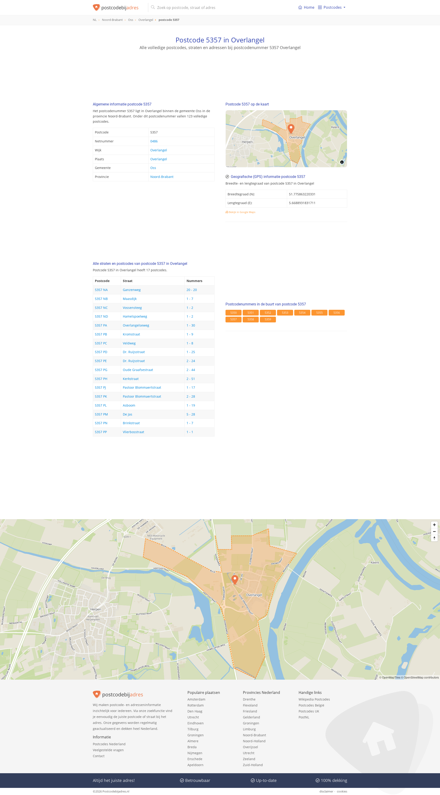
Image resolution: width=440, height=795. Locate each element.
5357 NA (101, 290)
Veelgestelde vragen (108, 750)
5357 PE (101, 361)
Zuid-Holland (253, 765)
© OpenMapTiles (389, 677)
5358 (251, 319)
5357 (233, 319)
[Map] (286, 138)
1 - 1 (190, 432)
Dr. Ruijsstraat (134, 352)
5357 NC (101, 307)
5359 (268, 319)
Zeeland (249, 759)
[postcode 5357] (118, 7)
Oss (153, 168)
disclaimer (326, 791)
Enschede (194, 759)
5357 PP (101, 432)
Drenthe (249, 699)
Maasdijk (130, 298)
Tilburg (192, 729)
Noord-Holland (254, 741)
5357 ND (101, 316)
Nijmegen (194, 753)
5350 (233, 313)
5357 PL (101, 405)
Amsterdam (196, 699)
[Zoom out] (434, 531)
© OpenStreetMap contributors (420, 677)
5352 (268, 313)
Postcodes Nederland (109, 744)
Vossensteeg (132, 307)
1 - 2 (190, 307)
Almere (192, 741)
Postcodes (333, 7)
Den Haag (194, 711)
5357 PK (101, 396)
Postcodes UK (309, 711)
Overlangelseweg (136, 325)
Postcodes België (311, 705)
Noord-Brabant (161, 177)
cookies (342, 791)
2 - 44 (191, 370)
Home (309, 7)
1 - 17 (191, 387)
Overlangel (158, 150)
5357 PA (101, 325)
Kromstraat (131, 334)
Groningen (195, 735)
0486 (154, 141)
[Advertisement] (220, 71)
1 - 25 (191, 352)
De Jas (127, 414)
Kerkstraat (131, 379)
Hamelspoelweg (135, 316)
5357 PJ (100, 387)
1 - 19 (191, 405)
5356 (336, 313)
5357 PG (101, 370)
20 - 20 (192, 290)
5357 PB (101, 334)
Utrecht (193, 717)
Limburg (249, 729)
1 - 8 (190, 343)
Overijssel (250, 747)
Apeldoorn (195, 765)
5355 (319, 313)
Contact (98, 756)
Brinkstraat (131, 423)
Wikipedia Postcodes (314, 699)
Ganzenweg (132, 290)
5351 (251, 313)
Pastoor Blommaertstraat (142, 387)
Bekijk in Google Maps (241, 212)
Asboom (129, 405)
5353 (285, 313)
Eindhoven (195, 723)
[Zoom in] (434, 524)
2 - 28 (191, 396)
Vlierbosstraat (133, 432)
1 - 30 (191, 325)
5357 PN (101, 423)
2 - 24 (191, 361)
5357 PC (101, 343)
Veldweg (129, 343)
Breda (192, 747)
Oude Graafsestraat (138, 370)
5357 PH (101, 379)
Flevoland (250, 705)
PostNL (304, 717)
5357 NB (101, 298)
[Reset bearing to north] (434, 538)
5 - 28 (191, 414)
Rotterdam (195, 705)
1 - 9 (190, 334)
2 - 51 (191, 379)
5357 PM (101, 414)
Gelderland (251, 717)
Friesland (250, 711)
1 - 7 (190, 298)
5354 (302, 313)
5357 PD (101, 352)
